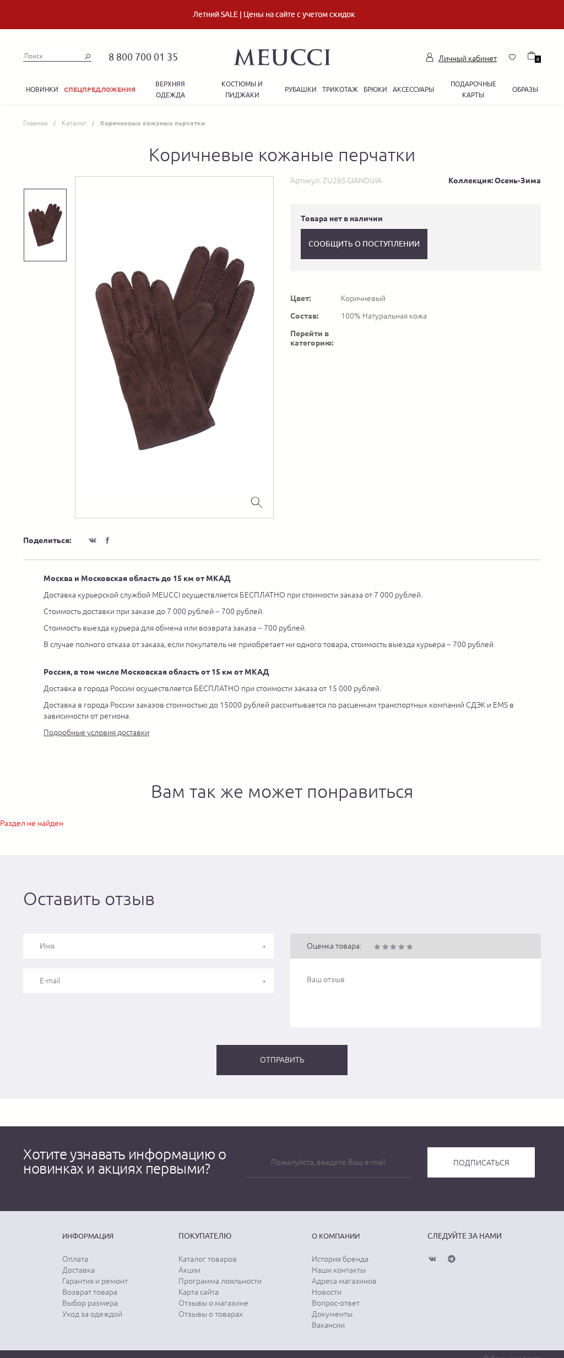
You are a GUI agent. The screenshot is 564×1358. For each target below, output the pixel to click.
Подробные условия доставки (96, 732)
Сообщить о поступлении (364, 243)
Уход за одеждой (92, 1314)
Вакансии (328, 1325)
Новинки (42, 89)
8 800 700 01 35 (143, 57)
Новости (326, 1292)
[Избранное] (512, 57)
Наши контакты (339, 1270)
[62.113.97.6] (282, 55)
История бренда (340, 1259)
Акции (189, 1270)
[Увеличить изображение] (257, 501)
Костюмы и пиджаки (242, 89)
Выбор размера (90, 1303)
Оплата (75, 1259)
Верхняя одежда (170, 89)
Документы (332, 1314)
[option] (174, 347)
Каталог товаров (207, 1259)
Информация (87, 1235)
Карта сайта (198, 1292)
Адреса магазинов (344, 1281)
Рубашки (301, 89)
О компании (336, 1235)
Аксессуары (413, 89)
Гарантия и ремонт (95, 1281)
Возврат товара (89, 1292)
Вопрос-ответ (336, 1303)
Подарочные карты (473, 89)
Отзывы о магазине (213, 1303)
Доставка (78, 1270)
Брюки (375, 89)
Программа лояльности (220, 1281)
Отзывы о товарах (210, 1314)
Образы (525, 89)
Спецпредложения (99, 89)
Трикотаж (340, 89)
